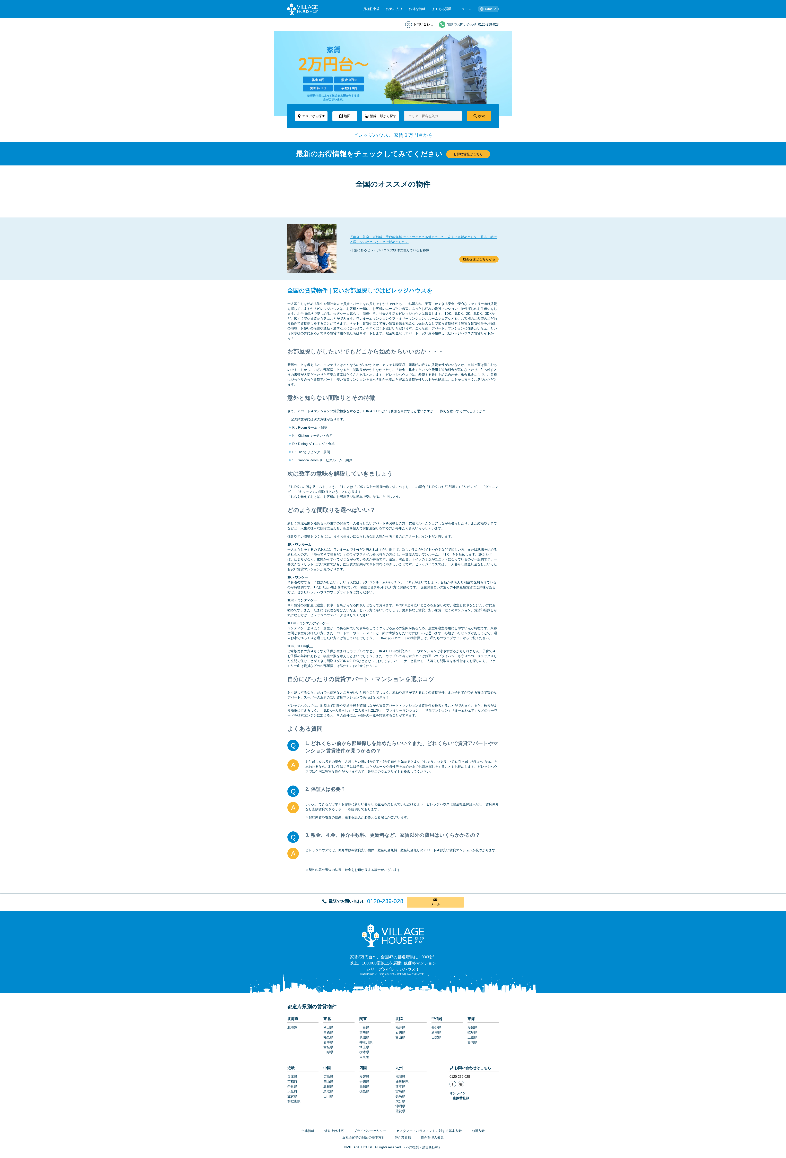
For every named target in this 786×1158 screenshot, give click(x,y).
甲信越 (437, 1019)
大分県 (400, 1101)
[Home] (393, 935)
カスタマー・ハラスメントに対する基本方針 (429, 1131)
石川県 (400, 1032)
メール (435, 904)
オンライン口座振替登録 (459, 1095)
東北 (327, 1019)
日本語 (488, 9)
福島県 (328, 1037)
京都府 (292, 1081)
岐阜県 (472, 1032)
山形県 (328, 1052)
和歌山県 (293, 1101)
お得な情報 (417, 9)
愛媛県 (364, 1076)
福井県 (400, 1027)
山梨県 (436, 1037)
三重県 (472, 1037)
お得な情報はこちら (468, 154)
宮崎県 (400, 1091)
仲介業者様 (403, 1137)
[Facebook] (452, 1084)
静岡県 (472, 1042)
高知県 (364, 1086)
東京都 (364, 1057)
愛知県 (472, 1027)
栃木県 (364, 1052)
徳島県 (364, 1091)
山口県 (328, 1096)
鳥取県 (328, 1091)
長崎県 (400, 1096)
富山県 (400, 1037)
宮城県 (328, 1047)
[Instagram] (461, 1084)
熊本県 (400, 1086)
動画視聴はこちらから (479, 259)
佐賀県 (400, 1111)
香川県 (364, 1081)
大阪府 (292, 1091)
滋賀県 (292, 1096)
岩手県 (328, 1042)
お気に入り (394, 9)
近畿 (291, 1068)
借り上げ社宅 (334, 1131)
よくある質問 (442, 9)
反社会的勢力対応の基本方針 (363, 1137)
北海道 (292, 1019)
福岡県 (400, 1076)
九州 (399, 1068)
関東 (363, 1019)
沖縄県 (400, 1106)
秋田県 (328, 1027)
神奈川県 (366, 1042)
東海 (471, 1019)
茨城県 (364, 1037)
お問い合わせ (423, 24)
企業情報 (307, 1131)
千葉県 (364, 1027)
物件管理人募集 (432, 1137)
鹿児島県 (402, 1081)
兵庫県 (292, 1076)
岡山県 (328, 1081)
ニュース (464, 9)
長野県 (436, 1027)
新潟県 (436, 1032)
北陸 (399, 1019)
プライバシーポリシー (370, 1131)
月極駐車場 (371, 9)
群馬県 (364, 1032)
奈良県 (292, 1086)
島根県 (328, 1086)
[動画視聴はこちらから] (312, 248)
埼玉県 (364, 1047)
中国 (327, 1068)
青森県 (328, 1032)
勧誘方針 (478, 1131)
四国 (363, 1068)
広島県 (328, 1076)
